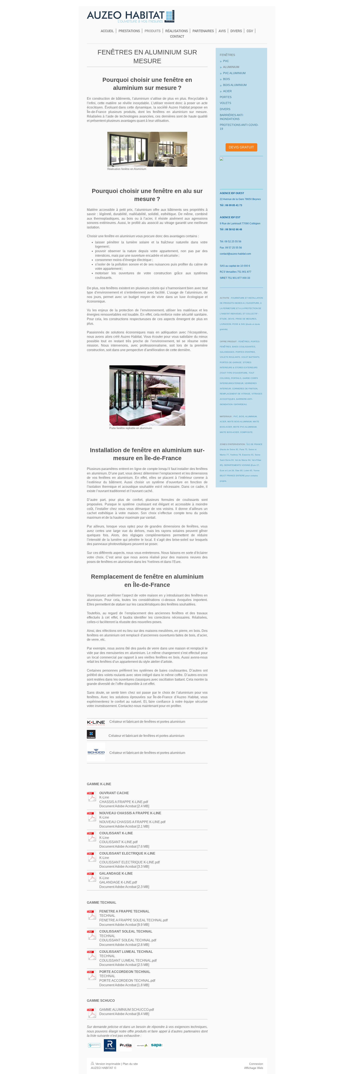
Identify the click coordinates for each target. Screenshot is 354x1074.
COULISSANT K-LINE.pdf (118, 842)
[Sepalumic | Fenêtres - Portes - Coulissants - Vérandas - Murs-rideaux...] (94, 1045)
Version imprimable (108, 1063)
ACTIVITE (224, 298)
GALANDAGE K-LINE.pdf (118, 882)
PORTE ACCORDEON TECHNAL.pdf (127, 980)
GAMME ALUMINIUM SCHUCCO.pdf (126, 1009)
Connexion (256, 1063)
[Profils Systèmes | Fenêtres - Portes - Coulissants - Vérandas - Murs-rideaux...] (126, 1045)
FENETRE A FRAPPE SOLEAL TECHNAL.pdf (133, 920)
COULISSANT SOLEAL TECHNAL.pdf (127, 940)
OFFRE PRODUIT (228, 341)
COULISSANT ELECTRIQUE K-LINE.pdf (129, 862)
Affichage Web (253, 1067)
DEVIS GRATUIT (241, 147)
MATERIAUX (226, 416)
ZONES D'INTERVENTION (232, 444)
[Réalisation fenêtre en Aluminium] (147, 149)
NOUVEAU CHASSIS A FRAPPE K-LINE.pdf (132, 822)
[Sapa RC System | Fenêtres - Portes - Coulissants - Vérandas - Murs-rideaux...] (157, 1045)
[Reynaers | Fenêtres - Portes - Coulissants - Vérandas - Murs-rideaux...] (110, 1045)
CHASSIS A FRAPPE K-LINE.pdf (123, 802)
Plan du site (130, 1063)
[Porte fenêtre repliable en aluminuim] (147, 395)
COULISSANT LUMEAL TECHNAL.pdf (128, 960)
